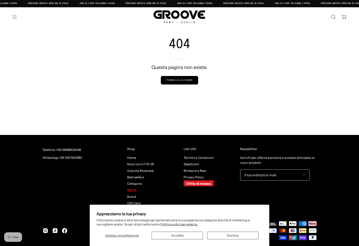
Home (131, 158)
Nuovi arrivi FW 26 (140, 164)
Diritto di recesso (198, 184)
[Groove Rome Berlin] (179, 16)
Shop (131, 149)
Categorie (134, 184)
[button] (333, 16)
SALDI (131, 190)
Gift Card (133, 203)
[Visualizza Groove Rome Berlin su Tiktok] (55, 231)
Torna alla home (179, 80)
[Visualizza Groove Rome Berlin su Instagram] (45, 231)
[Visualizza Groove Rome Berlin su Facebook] (64, 231)
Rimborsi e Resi (195, 171)
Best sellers (135, 177)
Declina (233, 235)
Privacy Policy (194, 177)
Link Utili (190, 149)
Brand (131, 197)
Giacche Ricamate (140, 171)
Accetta (177, 235)
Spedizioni (191, 164)
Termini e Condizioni (199, 158)
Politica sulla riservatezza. (179, 224)
